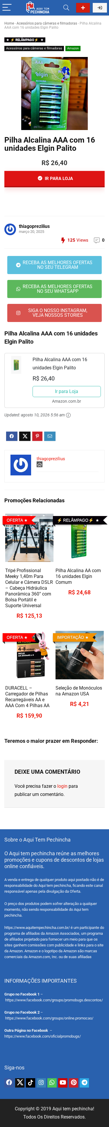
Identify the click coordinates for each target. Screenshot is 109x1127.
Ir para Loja (66, 391)
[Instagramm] (41, 1083)
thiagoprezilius (34, 226)
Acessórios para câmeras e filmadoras (47, 23)
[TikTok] (30, 1083)
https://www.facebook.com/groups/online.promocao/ (49, 1018)
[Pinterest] (73, 1083)
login (62, 786)
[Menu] (7, 7)
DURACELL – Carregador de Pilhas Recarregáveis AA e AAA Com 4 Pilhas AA (27, 696)
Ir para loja (58, 178)
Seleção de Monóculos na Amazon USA (79, 691)
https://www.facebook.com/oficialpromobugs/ (42, 1036)
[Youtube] (62, 1083)
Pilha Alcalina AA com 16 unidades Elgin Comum (78, 576)
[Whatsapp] (52, 1083)
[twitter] (19, 1083)
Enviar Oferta (83, 8)
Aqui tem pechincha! (73, 1109)
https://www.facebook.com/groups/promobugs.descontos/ (54, 1000)
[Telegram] (84, 1083)
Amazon (73, 48)
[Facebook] (9, 1083)
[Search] (66, 7)
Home (9, 23)
